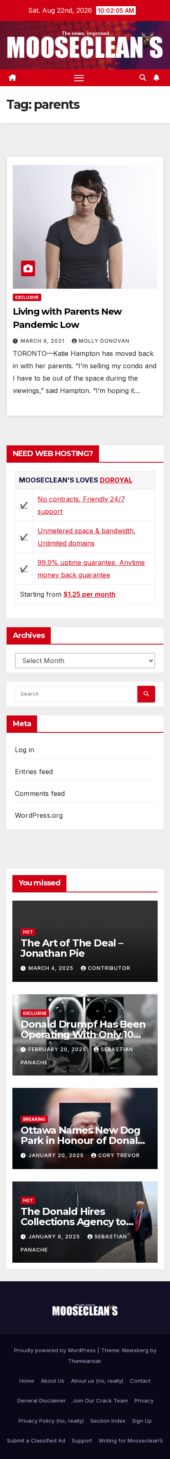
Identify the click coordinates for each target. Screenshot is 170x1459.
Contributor (109, 968)
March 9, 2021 (43, 341)
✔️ (24, 505)
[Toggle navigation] (79, 78)
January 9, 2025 (55, 1236)
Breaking (34, 1119)
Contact (140, 1380)
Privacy (144, 1400)
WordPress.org (39, 815)
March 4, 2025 (51, 968)
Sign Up (142, 1420)
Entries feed (34, 771)
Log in (24, 750)
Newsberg (135, 1350)
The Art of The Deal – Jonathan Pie (72, 948)
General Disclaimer (41, 1400)
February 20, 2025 (58, 1049)
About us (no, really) (97, 1380)
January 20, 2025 (56, 1155)
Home (26, 1380)
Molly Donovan (104, 341)
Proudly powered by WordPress (55, 1350)
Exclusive (27, 297)
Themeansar (84, 1361)
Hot (28, 932)
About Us (52, 1380)
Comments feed (40, 793)
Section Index (107, 1420)
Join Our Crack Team (100, 1400)
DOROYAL (116, 480)
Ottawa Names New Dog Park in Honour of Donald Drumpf (82, 1140)
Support (82, 1440)
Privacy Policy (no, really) (51, 1420)
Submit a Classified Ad (36, 1440)
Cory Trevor (119, 1155)
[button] (142, 77)
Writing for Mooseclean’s (131, 1440)
